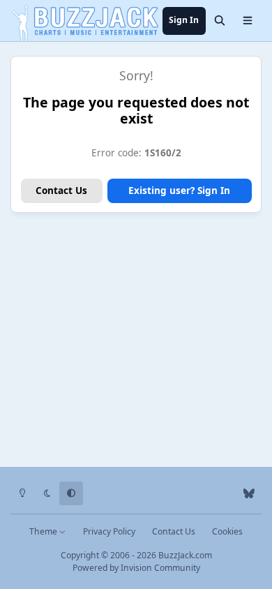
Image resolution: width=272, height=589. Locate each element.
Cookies (227, 531)
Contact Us (61, 190)
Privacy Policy (109, 531)
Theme (44, 531)
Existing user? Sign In (179, 190)
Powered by (136, 568)
